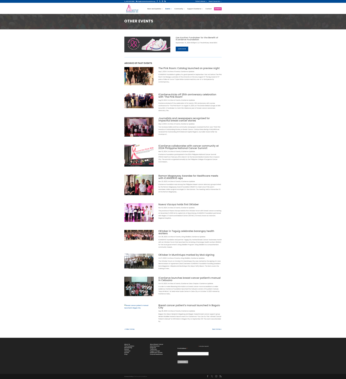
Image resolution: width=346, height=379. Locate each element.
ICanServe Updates (187, 71)
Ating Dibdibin (186, 237)
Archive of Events (174, 71)
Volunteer (127, 351)
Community (178, 9)
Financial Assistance (156, 354)
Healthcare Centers (156, 352)
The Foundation (129, 346)
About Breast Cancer (156, 344)
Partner (126, 349)
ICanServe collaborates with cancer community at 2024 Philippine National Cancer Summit (188, 147)
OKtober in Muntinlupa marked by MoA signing (186, 254)
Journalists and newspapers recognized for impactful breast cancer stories (184, 119)
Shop (125, 354)
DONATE (218, 9)
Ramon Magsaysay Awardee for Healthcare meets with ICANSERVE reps (188, 177)
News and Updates (154, 9)
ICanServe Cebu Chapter (190, 283)
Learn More (182, 49)
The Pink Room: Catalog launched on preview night (189, 68)
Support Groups (155, 351)
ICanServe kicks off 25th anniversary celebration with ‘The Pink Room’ (187, 95)
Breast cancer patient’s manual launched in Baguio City (189, 306)
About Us (127, 344)
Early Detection (155, 346)
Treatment (153, 349)
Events (167, 9)
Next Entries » (217, 329)
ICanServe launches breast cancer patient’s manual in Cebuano (189, 279)
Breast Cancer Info (214, 1)
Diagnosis (153, 348)
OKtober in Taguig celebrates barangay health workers (186, 232)
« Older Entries (129, 329)
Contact (208, 9)
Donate (126, 352)
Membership (128, 348)
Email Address (182, 348)
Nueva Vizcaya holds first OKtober (178, 204)
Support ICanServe (194, 9)
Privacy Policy (128, 376)
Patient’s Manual (200, 1)
